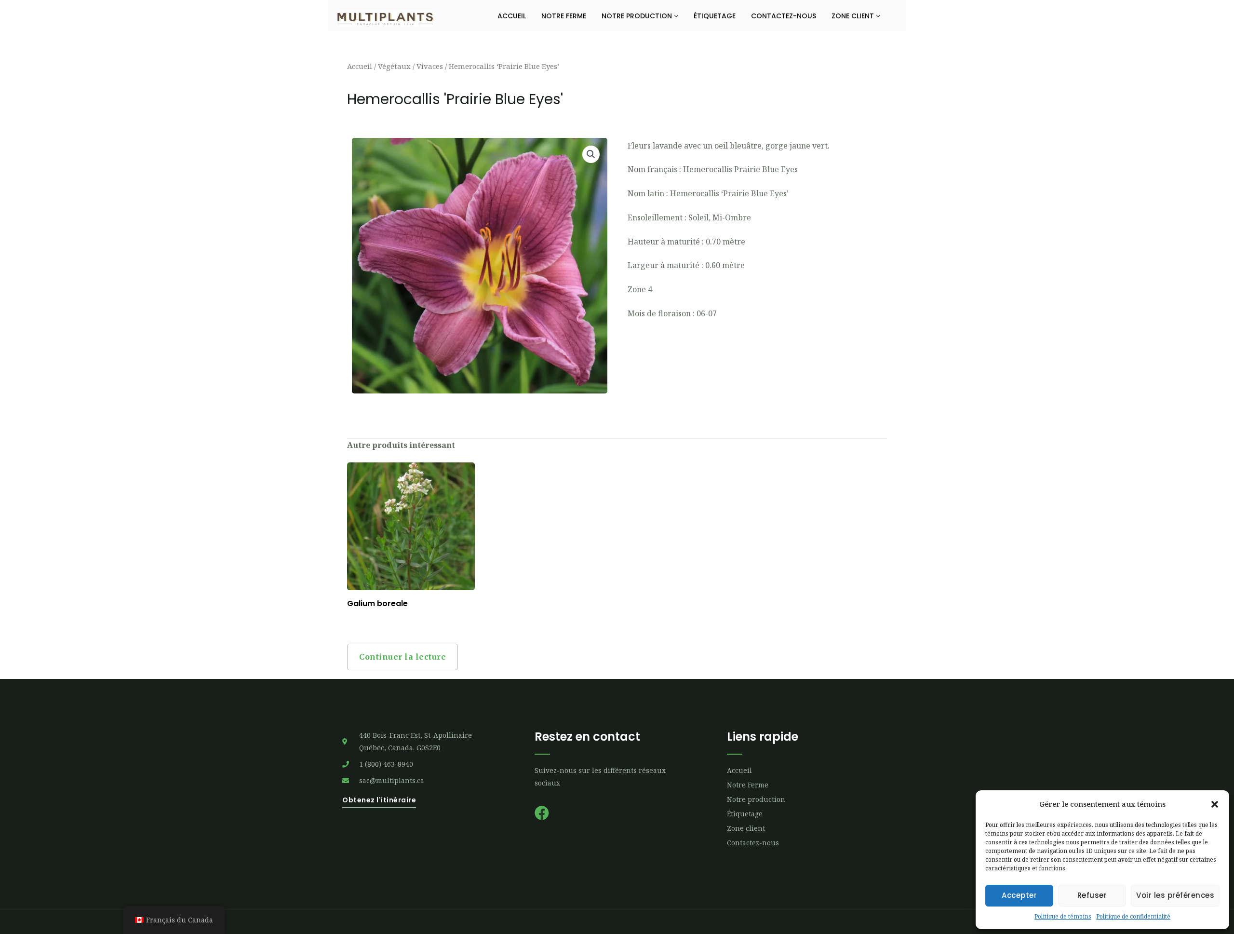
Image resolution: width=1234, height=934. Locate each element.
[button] (1215, 804)
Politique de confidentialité (1133, 916)
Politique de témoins (1062, 916)
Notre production (638, 16)
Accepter (1019, 895)
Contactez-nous (783, 16)
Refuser (1092, 895)
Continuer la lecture (402, 657)
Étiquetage (715, 16)
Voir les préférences (1175, 895)
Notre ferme (563, 16)
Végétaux (394, 66)
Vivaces (429, 66)
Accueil (511, 16)
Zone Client (854, 16)
